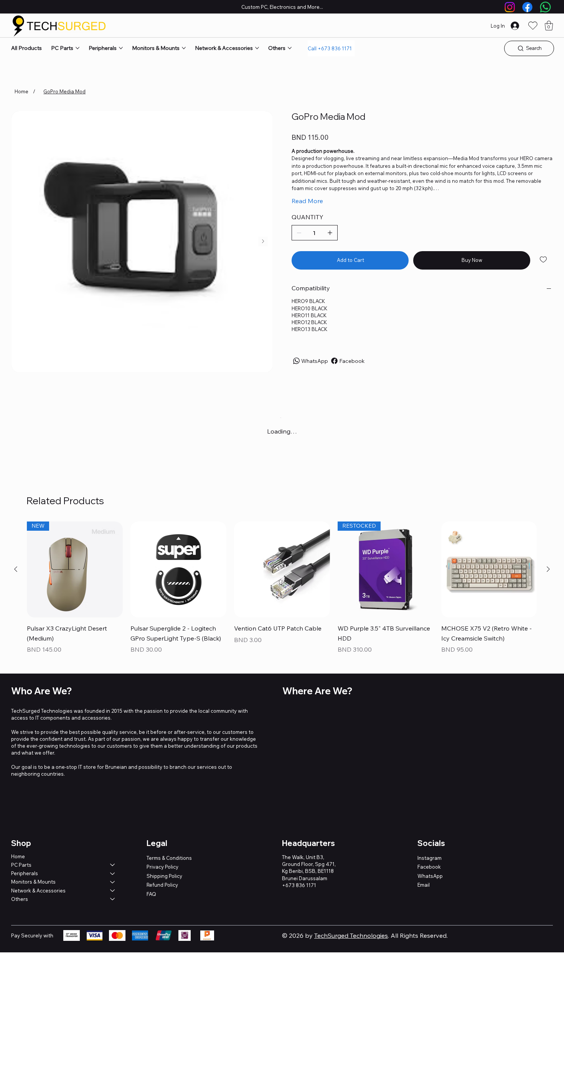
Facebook (429, 867)
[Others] (112, 899)
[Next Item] (263, 241)
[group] (281, 588)
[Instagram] (509, 7)
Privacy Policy (162, 867)
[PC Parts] (112, 865)
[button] (549, 25)
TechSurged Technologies (351, 935)
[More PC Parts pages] (77, 48)
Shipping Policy (164, 876)
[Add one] (330, 232)
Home (18, 856)
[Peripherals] (112, 873)
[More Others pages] (290, 48)
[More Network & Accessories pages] (257, 48)
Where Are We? (317, 691)
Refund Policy (162, 885)
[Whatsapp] (545, 7)
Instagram (429, 858)
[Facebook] (527, 7)
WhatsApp (430, 876)
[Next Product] (548, 569)
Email (423, 885)
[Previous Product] (15, 569)
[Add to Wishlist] (544, 259)
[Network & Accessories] (112, 890)
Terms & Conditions (169, 858)
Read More (307, 201)
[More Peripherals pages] (121, 48)
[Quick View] (178, 569)
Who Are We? (41, 691)
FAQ (151, 894)
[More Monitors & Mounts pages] (184, 48)
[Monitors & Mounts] (112, 881)
